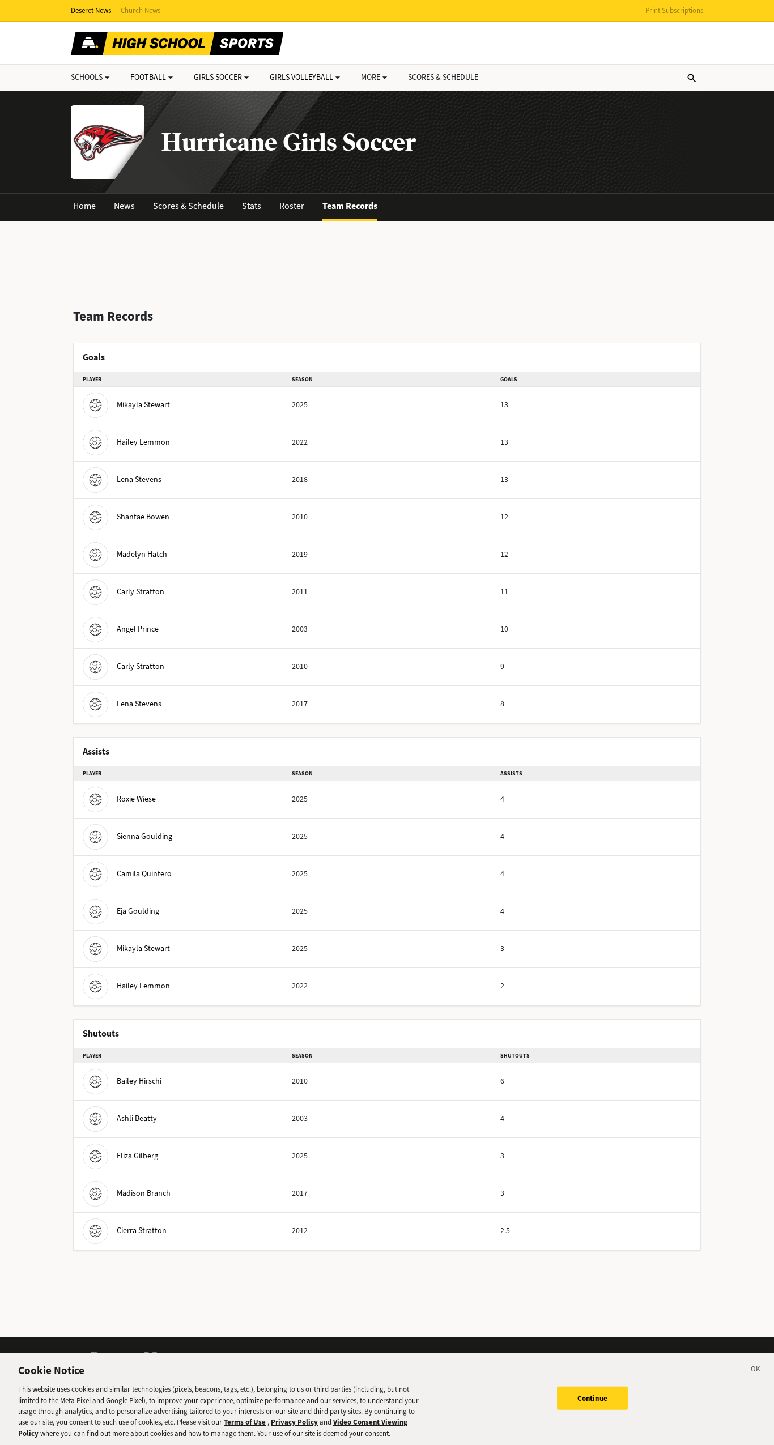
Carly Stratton (140, 591)
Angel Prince (138, 629)
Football (148, 77)
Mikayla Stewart (143, 404)
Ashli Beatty (137, 1118)
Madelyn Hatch (142, 554)
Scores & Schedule (188, 206)
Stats (251, 206)
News (124, 206)
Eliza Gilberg (137, 1155)
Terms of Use (245, 1422)
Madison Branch (144, 1193)
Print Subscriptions (674, 10)
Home (84, 206)
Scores (443, 77)
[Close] (755, 1370)
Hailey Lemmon (143, 442)
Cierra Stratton (142, 1230)
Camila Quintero (144, 873)
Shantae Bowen (143, 516)
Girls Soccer (218, 77)
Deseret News (91, 10)
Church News (140, 10)
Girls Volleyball (301, 77)
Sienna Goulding (144, 836)
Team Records (349, 206)
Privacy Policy (294, 1422)
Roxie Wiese (136, 799)
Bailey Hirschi (139, 1081)
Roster (291, 206)
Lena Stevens (139, 479)
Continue (592, 1398)
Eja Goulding (138, 911)
